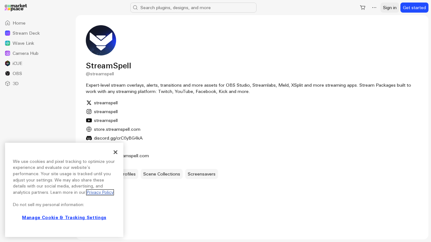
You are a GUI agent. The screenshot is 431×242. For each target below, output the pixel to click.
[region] (64, 190)
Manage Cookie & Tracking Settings (64, 217)
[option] (38, 23)
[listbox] (38, 53)
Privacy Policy (100, 192)
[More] (374, 8)
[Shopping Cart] (363, 8)
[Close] (115, 152)
